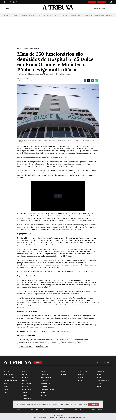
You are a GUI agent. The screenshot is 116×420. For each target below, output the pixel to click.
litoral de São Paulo (25, 346)
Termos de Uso (59, 409)
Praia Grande (23, 339)
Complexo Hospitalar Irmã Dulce (42, 339)
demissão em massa (81, 339)
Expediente (17, 409)
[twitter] (88, 80)
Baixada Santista (42, 346)
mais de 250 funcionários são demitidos (32, 343)
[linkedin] (92, 80)
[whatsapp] (96, 80)
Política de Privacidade (51, 404)
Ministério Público (68, 343)
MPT (79, 343)
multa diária (54, 343)
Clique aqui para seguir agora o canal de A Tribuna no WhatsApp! (42, 157)
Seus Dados (78, 409)
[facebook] (85, 80)
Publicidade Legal (97, 409)
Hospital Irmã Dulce (63, 339)
